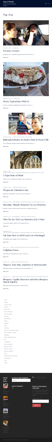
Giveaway (6, 328)
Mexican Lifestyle (35, 172)
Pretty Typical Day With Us (16, 101)
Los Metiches (16, 98)
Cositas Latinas (17, 136)
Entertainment (16, 216)
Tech (5, 360)
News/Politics (7, 358)
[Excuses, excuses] (26, 32)
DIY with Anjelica (8, 314)
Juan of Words (8, 2)
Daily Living (7, 309)
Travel (42, 172)
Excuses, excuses (11, 50)
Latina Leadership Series (10, 337)
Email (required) (37, 398)
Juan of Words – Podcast (10, 332)
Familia (23, 136)
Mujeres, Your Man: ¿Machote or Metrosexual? (25, 264)
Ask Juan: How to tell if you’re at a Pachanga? (24, 235)
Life (5, 339)
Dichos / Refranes (8, 311)
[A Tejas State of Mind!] (26, 159)
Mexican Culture (27, 172)
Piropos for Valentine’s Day (15, 190)
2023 (5, 300)
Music (5, 353)
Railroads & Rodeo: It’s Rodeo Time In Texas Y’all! (26, 139)
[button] (45, 3)
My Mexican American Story (11, 355)
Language (15, 187)
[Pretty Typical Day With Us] (26, 79)
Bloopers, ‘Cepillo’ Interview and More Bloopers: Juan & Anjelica (25, 280)
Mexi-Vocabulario (8, 344)
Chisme (6, 302)
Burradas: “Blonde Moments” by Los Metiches (24, 204)
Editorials (6, 316)
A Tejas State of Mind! (13, 175)
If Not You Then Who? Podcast (11, 330)
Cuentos (6, 307)
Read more (5, 57)
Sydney (26, 439)
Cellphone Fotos (10, 250)
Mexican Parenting (8, 351)
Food (5, 325)
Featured (6, 323)
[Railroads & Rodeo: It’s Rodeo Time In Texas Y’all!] (26, 123)
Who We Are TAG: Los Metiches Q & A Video (24, 219)
